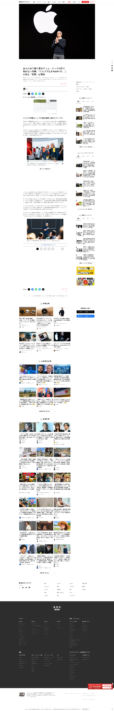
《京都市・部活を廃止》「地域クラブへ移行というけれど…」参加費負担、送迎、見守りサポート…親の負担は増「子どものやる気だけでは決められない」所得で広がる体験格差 (45, 463)
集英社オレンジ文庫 (47, 659)
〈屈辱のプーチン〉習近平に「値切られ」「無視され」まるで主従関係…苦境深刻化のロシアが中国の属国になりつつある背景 (45, 402)
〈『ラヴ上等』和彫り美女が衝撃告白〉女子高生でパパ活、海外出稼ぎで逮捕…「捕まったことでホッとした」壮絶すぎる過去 (89, 133)
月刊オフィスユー (60, 627)
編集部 (83, 586)
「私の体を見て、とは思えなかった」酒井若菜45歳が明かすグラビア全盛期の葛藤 (27, 534)
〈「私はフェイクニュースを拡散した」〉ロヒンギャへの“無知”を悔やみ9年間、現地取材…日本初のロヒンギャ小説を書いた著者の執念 (62, 462)
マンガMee (46, 629)
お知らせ (84, 589)
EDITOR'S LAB (85, 659)
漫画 (58, 586)
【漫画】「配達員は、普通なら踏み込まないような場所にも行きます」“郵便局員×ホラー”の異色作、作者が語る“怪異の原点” (89, 233)
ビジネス (54, 1)
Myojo (83, 623)
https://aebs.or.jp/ (33, 696)
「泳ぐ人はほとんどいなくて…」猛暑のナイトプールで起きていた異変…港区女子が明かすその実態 (27, 378)
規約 (83, 695)
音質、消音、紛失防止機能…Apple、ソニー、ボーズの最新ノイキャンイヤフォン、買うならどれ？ (27, 321)
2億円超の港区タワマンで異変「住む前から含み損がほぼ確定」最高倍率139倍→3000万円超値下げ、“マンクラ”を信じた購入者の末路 (62, 379)
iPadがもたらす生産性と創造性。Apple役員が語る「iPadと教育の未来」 (62, 320)
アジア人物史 (21, 667)
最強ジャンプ (21, 629)
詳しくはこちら (85, 709)
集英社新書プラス (35, 663)
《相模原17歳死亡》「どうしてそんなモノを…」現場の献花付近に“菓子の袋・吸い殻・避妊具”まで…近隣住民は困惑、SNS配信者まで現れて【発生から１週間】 (45, 559)
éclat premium (72, 672)
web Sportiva (84, 629)
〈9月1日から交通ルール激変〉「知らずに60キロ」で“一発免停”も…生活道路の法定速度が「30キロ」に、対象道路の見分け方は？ (27, 512)
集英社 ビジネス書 (35, 659)
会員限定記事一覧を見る (44, 411)
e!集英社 (33, 669)
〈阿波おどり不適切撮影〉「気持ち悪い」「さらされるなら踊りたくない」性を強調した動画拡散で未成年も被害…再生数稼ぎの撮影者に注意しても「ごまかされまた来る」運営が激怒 (89, 173)
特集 (45, 592)
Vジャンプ (21, 627)
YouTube (112, 68)
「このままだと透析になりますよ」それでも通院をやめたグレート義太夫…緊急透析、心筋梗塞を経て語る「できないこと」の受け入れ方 (45, 487)
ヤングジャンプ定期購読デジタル (37, 625)
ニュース (44, 1)
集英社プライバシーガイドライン (75, 693)
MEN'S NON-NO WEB (73, 645)
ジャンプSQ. (21, 625)
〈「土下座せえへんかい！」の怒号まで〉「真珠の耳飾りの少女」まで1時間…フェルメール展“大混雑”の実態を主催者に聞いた (89, 117)
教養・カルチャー (57, 342)
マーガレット (46, 625)
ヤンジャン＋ (34, 627)
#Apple (87, 86)
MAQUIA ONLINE (73, 629)
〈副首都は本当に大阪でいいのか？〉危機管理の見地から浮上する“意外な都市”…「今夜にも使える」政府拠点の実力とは (27, 402)
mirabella (71, 674)
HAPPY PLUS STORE (73, 664)
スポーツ (71, 583)
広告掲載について (86, 693)
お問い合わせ (92, 693)
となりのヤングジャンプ (36, 629)
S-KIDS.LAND (59, 659)
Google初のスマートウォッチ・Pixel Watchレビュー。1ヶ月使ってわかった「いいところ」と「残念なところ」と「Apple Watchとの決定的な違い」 (44, 322)
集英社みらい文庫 (60, 657)
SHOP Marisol (72, 670)
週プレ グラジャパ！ (85, 627)
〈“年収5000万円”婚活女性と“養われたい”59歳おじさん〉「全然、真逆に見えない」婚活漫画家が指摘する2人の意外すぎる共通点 (62, 437)
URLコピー (43, 94)
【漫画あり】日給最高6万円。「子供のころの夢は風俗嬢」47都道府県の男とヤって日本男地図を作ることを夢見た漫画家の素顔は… (89, 257)
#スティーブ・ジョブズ (80, 86)
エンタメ (59, 1)
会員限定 (69, 1)
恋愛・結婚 (84, 583)
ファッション (72, 595)
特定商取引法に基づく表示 (90, 695)
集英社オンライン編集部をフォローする (86, 311)
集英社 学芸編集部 (35, 657)
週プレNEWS (84, 625)
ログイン (92, 1)
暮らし (20, 317)
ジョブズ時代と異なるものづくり (48, 244)
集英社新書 (33, 661)
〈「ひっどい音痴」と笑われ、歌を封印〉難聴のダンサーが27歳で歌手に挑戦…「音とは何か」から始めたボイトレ (27, 436)
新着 (34, 1)
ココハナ (58, 625)
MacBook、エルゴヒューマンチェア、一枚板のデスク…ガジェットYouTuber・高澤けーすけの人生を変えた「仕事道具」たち (27, 346)
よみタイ (33, 665)
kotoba (33, 667)
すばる (20, 657)
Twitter (29, 94)
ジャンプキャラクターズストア (75, 662)
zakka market (72, 678)
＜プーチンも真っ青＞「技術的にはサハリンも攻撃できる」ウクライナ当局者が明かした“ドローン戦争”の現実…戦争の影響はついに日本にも (45, 379)
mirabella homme (73, 676)
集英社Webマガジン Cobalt (49, 657)
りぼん (45, 623)
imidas (33, 671)
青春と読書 (21, 665)
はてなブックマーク (39, 94)
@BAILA (71, 627)
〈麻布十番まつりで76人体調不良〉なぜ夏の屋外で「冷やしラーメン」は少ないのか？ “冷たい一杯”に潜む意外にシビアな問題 (27, 487)
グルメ (71, 592)
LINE (36, 94)
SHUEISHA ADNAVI (85, 657)
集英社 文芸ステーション (23, 661)
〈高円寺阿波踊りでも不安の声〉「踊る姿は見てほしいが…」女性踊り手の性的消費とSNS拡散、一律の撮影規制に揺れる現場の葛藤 (62, 487)
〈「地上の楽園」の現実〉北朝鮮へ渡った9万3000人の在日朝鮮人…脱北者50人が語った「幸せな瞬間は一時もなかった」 (27, 462)
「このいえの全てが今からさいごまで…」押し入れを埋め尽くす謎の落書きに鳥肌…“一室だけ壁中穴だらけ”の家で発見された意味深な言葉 (45, 512)
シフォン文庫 (46, 661)
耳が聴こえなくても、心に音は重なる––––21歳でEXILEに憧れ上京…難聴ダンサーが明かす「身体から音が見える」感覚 (45, 436)
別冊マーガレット (47, 627)
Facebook (32, 94)
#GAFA (77, 91)
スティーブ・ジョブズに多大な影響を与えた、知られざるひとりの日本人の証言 (62, 345)
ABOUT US (66, 693)
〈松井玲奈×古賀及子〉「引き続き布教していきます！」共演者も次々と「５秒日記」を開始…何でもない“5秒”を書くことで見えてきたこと (62, 559)
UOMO (71, 647)
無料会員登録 (85, 1)
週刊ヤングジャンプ (35, 623)
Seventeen (71, 623)
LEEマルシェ (72, 668)
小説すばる (21, 659)
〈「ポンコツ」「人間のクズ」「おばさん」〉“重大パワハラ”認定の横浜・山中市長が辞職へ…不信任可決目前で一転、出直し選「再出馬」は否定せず (27, 559)
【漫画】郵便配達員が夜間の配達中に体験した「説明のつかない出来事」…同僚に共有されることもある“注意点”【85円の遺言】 (89, 241)
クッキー (58, 623)
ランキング (39, 1)
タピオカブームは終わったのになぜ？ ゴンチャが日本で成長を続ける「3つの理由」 (62, 401)
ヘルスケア (72, 586)
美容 (70, 589)
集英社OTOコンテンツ (73, 657)
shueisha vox (72, 666)
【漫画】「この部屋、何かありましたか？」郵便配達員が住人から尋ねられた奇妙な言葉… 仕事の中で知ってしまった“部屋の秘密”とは (89, 249)
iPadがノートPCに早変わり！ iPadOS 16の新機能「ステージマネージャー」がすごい (45, 345)
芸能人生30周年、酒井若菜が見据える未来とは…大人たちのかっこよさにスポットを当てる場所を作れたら (62, 512)
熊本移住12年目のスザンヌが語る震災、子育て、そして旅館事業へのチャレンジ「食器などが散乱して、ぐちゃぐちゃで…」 (62, 535)
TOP (24, 295)
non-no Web (72, 625)
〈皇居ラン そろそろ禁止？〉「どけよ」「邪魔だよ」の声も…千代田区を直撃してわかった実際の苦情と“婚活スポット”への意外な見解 (89, 125)
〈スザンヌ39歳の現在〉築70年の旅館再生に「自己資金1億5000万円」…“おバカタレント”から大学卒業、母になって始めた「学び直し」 (45, 536)
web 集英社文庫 (21, 663)
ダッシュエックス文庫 (48, 663)
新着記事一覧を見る (44, 572)
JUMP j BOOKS (47, 665)
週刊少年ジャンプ (22, 623)
